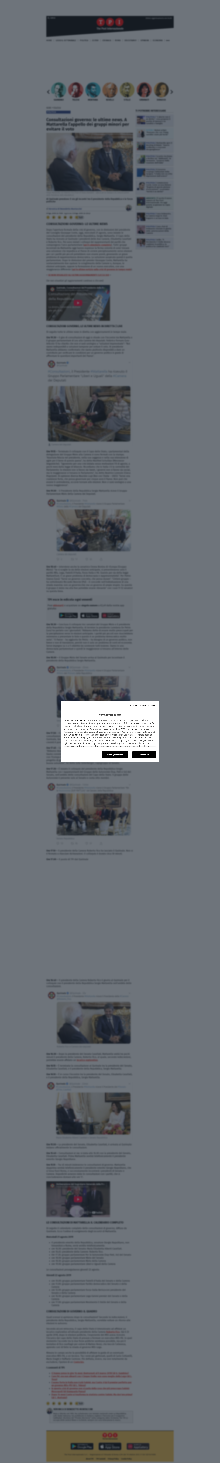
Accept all (144, 755)
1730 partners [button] (81, 720)
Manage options (115, 755)
